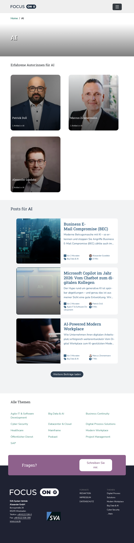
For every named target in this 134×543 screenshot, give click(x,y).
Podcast (53, 437)
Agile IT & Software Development (22, 415)
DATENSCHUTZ (87, 501)
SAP (13, 443)
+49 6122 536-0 (24, 514)
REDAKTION (85, 493)
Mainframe (54, 430)
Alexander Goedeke (101, 255)
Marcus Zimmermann (101, 355)
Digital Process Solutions (101, 424)
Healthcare (17, 430)
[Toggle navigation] (117, 7)
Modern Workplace (97, 430)
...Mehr (110, 514)
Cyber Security (19, 424)
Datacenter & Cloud (59, 424)
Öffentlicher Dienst (22, 437)
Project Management (98, 437)
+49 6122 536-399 (22, 517)
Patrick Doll (97, 303)
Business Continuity (97, 413)
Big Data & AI (73, 258)
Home (14, 18)
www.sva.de (15, 521)
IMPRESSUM (85, 497)
